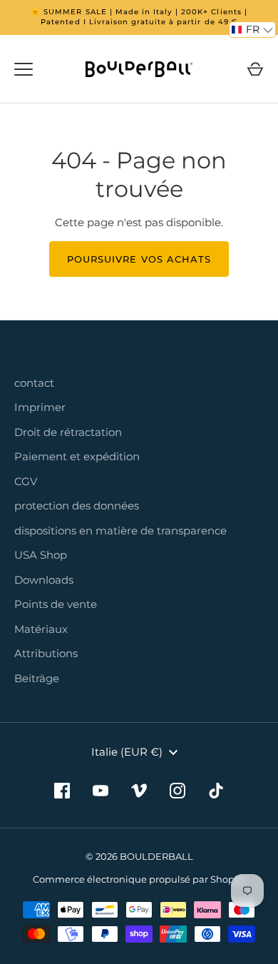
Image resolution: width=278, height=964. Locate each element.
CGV (25, 481)
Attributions (46, 653)
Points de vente (55, 604)
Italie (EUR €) (127, 751)
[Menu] (23, 69)
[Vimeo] (139, 790)
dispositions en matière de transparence (120, 530)
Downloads (43, 580)
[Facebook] (62, 790)
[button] (252, 29)
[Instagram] (177, 790)
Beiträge (36, 678)
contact (34, 383)
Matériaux (41, 629)
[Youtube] (100, 790)
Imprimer (40, 407)
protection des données (76, 505)
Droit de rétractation (68, 432)
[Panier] (255, 69)
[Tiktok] (216, 790)
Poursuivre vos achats (139, 259)
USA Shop (40, 555)
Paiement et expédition (77, 456)
